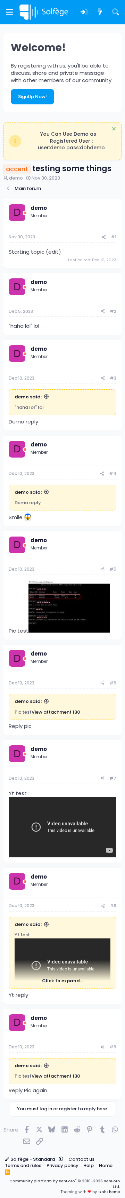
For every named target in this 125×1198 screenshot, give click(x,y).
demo (16, 178)
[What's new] (100, 12)
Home (105, 1165)
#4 (112, 473)
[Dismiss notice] (113, 129)
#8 (113, 906)
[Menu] (9, 12)
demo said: (28, 397)
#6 (112, 683)
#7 (112, 778)
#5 (112, 569)
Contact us (81, 1159)
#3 (113, 378)
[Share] (103, 237)
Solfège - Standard (32, 1159)
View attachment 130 (56, 712)
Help (88, 1165)
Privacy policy (62, 1165)
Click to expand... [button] (62, 981)
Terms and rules (23, 1165)
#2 (113, 311)
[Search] (116, 12)
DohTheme (109, 1192)
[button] (61, 1159)
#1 (113, 237)
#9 (112, 1047)
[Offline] (25, 213)
